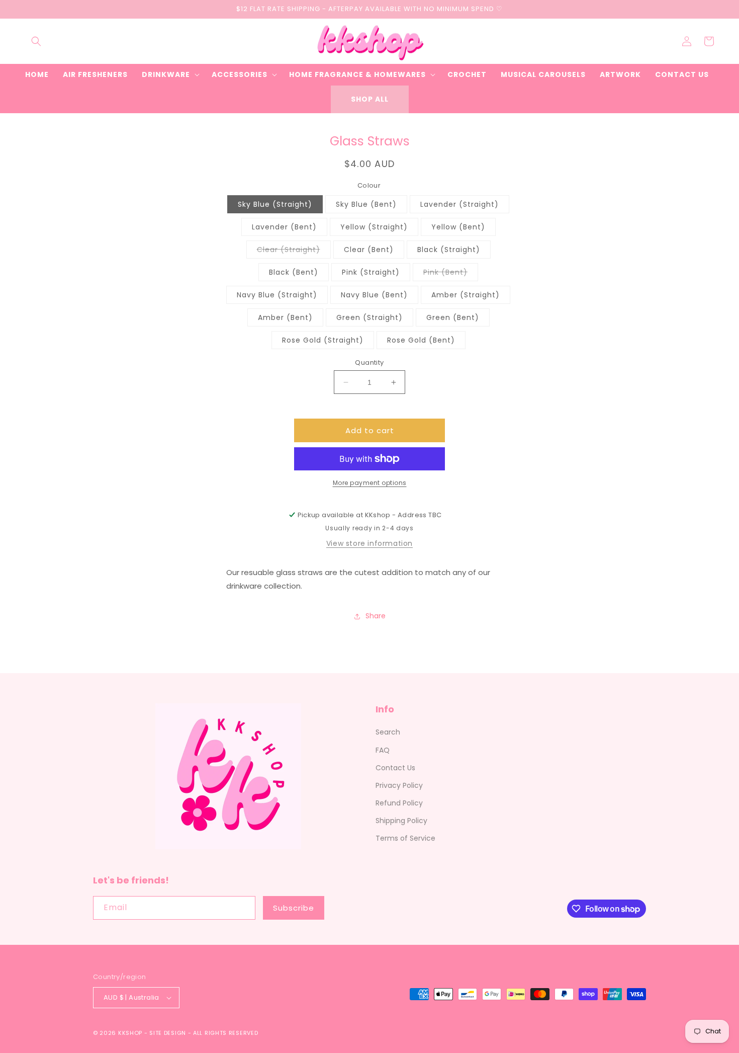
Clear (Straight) (294, 251)
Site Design (167, 1033)
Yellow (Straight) (374, 227)
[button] (36, 41)
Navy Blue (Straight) (277, 295)
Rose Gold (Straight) (322, 340)
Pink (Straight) (371, 272)
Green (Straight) (369, 317)
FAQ (383, 750)
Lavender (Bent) (284, 227)
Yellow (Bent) (458, 227)
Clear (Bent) (369, 250)
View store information (369, 543)
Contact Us (395, 768)
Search (388, 732)
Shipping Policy (401, 821)
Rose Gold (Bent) (421, 340)
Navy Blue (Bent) (374, 295)
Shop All (370, 99)
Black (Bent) (293, 272)
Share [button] (375, 616)
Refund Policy (399, 803)
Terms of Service (405, 838)
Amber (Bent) (285, 317)
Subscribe (293, 908)
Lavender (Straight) (459, 204)
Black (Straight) (448, 250)
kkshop (130, 1033)
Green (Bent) (452, 317)
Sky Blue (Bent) (366, 204)
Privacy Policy (399, 785)
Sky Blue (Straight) (275, 204)
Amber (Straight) (465, 295)
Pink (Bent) (450, 274)
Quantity (369, 362)
